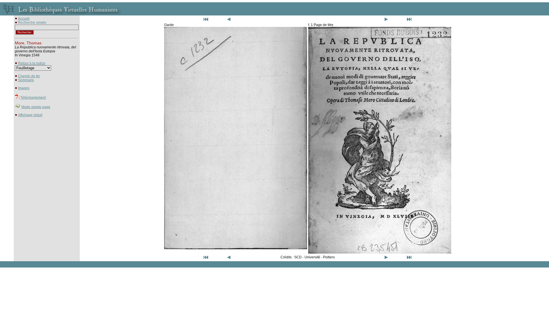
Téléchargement (33, 98)
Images (23, 88)
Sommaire (26, 80)
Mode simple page (35, 107)
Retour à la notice (31, 63)
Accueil (23, 19)
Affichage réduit (30, 115)
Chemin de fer (29, 76)
